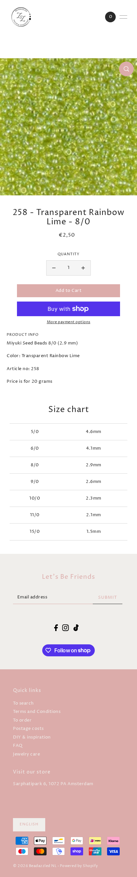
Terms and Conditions (37, 712)
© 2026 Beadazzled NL (35, 866)
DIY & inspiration (32, 737)
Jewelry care (26, 754)
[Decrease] (54, 268)
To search (23, 703)
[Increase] (83, 268)
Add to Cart (69, 291)
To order (22, 720)
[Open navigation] (123, 17)
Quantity (68, 254)
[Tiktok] (76, 627)
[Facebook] (56, 627)
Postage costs (28, 729)
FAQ (18, 746)
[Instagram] (65, 627)
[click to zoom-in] (126, 69)
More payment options (68, 322)
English (29, 824)
